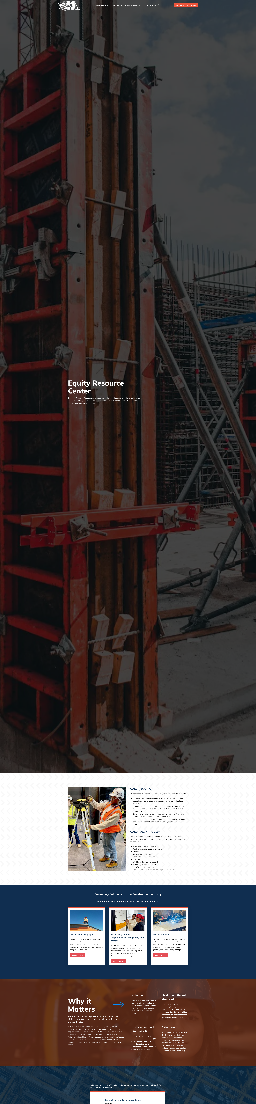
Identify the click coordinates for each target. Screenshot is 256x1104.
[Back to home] (69, 5)
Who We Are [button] (102, 5)
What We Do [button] (116, 5)
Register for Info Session (185, 5)
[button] (159, 5)
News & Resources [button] (134, 5)
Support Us (151, 5)
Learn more (77, 955)
